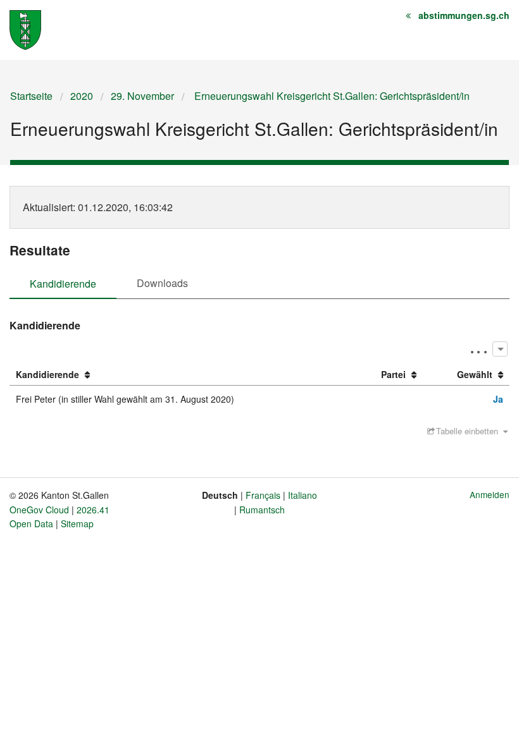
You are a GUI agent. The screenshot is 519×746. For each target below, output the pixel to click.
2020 (81, 96)
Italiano (302, 495)
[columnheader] (180, 375)
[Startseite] (25, 28)
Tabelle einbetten (467, 431)
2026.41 (93, 509)
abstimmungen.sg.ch (464, 15)
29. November (142, 96)
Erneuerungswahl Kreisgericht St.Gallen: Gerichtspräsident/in (331, 96)
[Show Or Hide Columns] (499, 348)
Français (263, 495)
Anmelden (490, 494)
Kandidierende (63, 283)
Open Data (31, 523)
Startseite (31, 96)
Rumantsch (262, 509)
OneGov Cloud (39, 509)
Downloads (162, 283)
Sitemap (77, 523)
